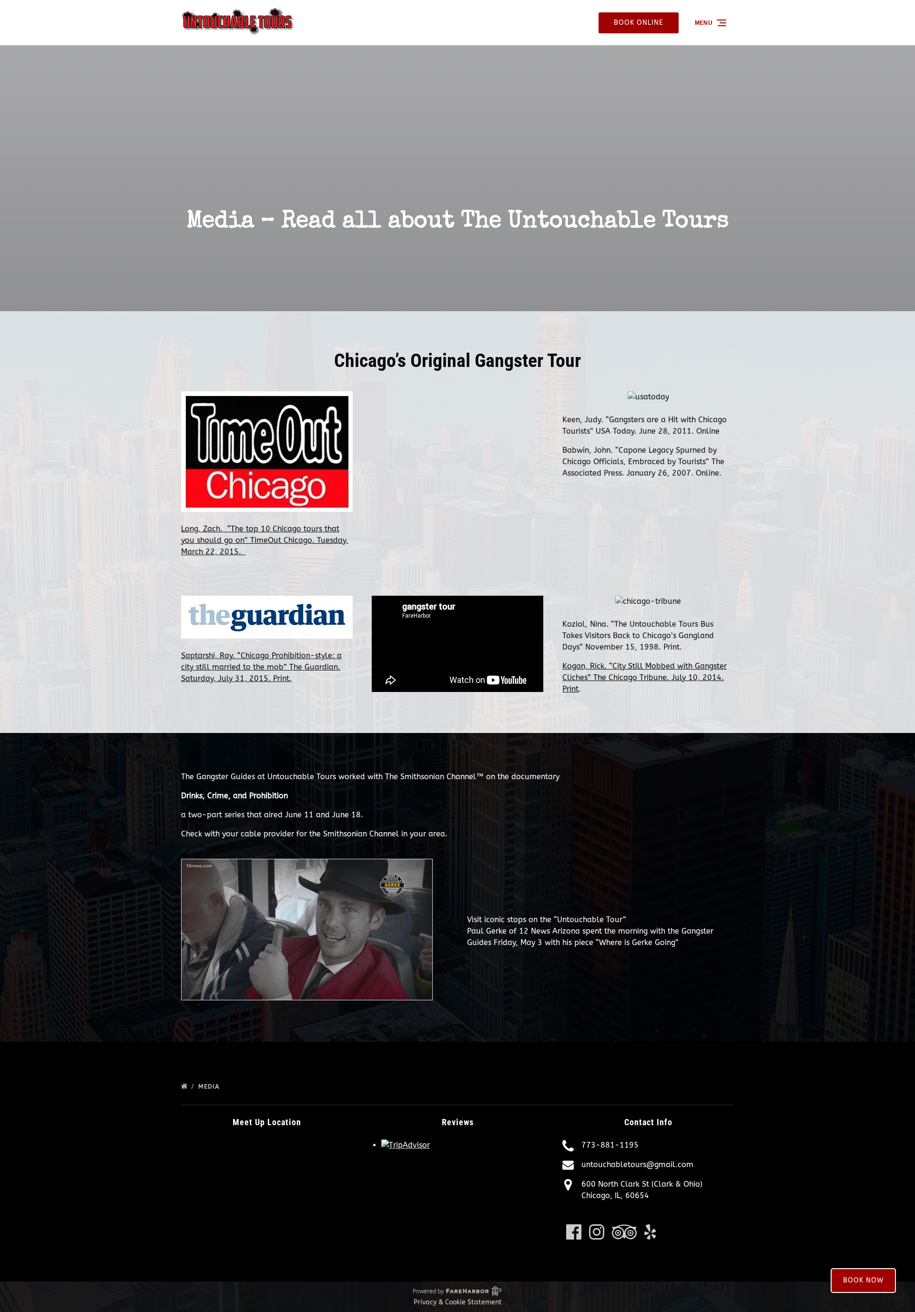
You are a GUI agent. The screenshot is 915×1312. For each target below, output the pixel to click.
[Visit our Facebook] (573, 1232)
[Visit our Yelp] (650, 1232)
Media (210, 1086)
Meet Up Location (267, 1122)
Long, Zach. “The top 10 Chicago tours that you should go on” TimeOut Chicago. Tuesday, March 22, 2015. (264, 540)
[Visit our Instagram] (596, 1232)
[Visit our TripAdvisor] (624, 1232)
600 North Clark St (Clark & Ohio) (641, 1184)
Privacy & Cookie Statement (458, 1302)
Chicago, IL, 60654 (615, 1195)
